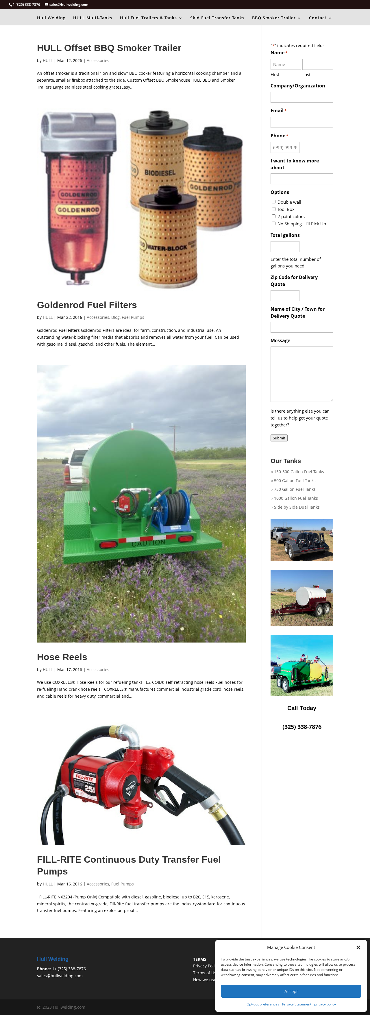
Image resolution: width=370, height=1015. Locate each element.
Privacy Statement (296, 1004)
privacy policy (325, 1004)
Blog (115, 317)
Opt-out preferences (263, 1004)
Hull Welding (51, 18)
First (275, 74)
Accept (291, 991)
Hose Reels (62, 657)
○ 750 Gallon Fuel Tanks (293, 489)
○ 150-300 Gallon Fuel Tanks (297, 471)
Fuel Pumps (133, 317)
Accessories (98, 60)
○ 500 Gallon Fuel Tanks (293, 480)
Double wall (289, 202)
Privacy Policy (206, 966)
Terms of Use (206, 972)
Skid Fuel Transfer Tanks (217, 18)
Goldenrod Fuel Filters (87, 305)
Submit (279, 438)
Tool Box (286, 209)
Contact (318, 18)
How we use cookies (212, 979)
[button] (358, 947)
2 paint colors (291, 216)
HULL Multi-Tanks (92, 18)
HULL (48, 60)
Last (306, 74)
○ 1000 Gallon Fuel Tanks (294, 498)
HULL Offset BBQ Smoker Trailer (109, 48)
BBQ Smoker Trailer (274, 18)
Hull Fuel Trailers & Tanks (148, 18)
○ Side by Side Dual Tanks (295, 507)
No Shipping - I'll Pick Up (302, 223)
